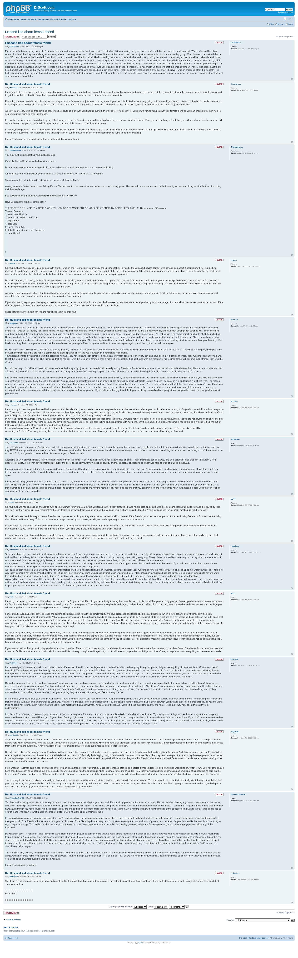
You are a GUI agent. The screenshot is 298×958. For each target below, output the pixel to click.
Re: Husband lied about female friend (27, 84)
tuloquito (13, 323)
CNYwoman (14, 47)
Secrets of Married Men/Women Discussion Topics (43, 19)
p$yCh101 (13, 735)
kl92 (11, 597)
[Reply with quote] (219, 42)
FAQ (272, 24)
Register (281, 24)
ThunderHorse (15, 150)
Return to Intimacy (13, 920)
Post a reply (8, 36)
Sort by (150, 907)
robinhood (13, 550)
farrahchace (14, 88)
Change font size (290, 18)
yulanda (12, 405)
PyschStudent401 (16, 798)
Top (292, 79)
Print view (285, 18)
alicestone (13, 443)
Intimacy (72, 19)
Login (290, 24)
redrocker (13, 876)
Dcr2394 (13, 663)
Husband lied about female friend (28, 32)
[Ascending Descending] (179, 907)
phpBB (140, 943)
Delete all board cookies (259, 938)
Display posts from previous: (121, 907)
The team (243, 938)
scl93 (11, 502)
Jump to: (230, 920)
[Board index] (19, 8)
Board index (13, 19)
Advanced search (285, 12)
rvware (12, 263)
